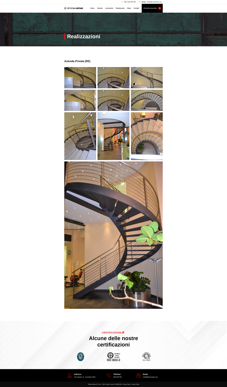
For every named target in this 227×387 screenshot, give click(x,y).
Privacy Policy (126, 384)
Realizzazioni (120, 8)
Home (92, 8)
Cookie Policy (135, 384)
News (129, 8)
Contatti (136, 8)
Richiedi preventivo (150, 8)
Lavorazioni (109, 8)
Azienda (100, 8)
